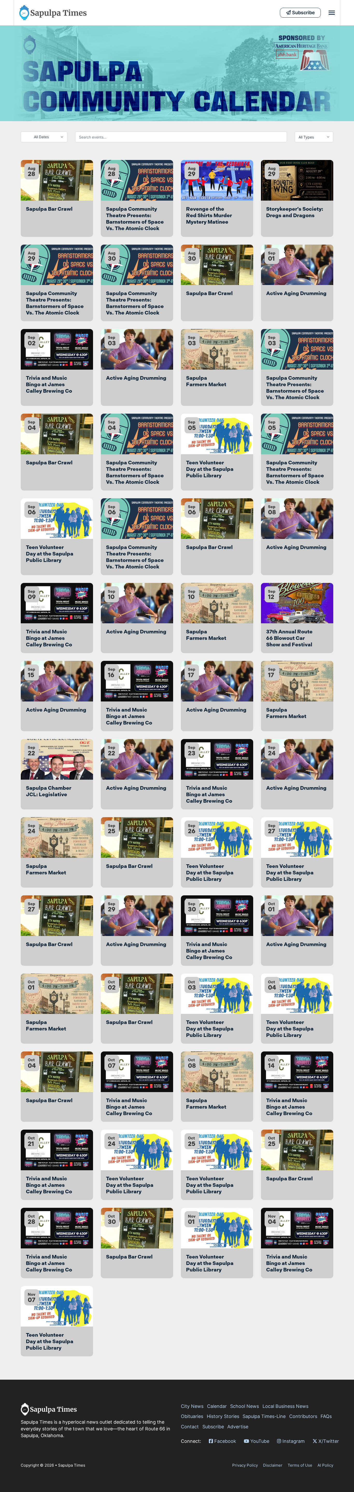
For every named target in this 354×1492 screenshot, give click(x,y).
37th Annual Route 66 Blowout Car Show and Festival (289, 638)
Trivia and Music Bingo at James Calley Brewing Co (49, 384)
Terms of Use (300, 1465)
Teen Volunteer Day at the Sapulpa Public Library (209, 469)
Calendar (217, 1406)
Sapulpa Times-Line (264, 1416)
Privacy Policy (245, 1465)
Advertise (237, 1426)
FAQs (326, 1416)
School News (244, 1406)
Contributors (303, 1416)
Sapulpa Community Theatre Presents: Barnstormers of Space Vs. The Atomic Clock (135, 218)
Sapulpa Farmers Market (206, 381)
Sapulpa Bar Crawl (49, 209)
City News (192, 1406)
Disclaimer (272, 1465)
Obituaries (192, 1416)
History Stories (223, 1416)
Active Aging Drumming (296, 293)
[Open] (332, 13)
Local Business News (285, 1406)
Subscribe (213, 1426)
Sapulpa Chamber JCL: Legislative (48, 791)
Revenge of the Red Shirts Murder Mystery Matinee (209, 215)
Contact (190, 1426)
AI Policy (325, 1465)
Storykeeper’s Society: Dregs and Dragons (294, 212)
